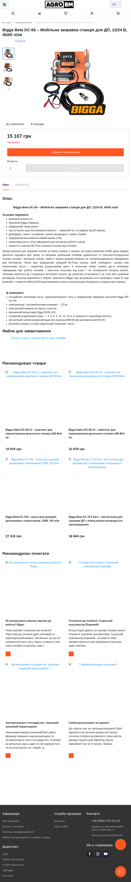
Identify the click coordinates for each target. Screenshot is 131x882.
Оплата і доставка (13, 826)
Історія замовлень (13, 864)
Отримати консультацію (66, 152)
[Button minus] (20, 170)
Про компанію (10, 821)
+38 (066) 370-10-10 (106, 820)
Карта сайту (61, 826)
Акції (5, 854)
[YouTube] (106, 854)
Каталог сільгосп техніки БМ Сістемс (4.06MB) (38, 338)
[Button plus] (20, 166)
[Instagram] (98, 854)
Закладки (7, 870)
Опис (5, 184)
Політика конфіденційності (18, 832)
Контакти (59, 821)
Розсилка (7, 875)
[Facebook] (90, 854)
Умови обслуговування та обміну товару (26, 837)
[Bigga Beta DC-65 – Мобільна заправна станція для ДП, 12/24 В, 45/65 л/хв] (74, 84)
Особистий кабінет (13, 859)
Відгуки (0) (22, 184)
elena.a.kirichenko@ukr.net (107, 835)
